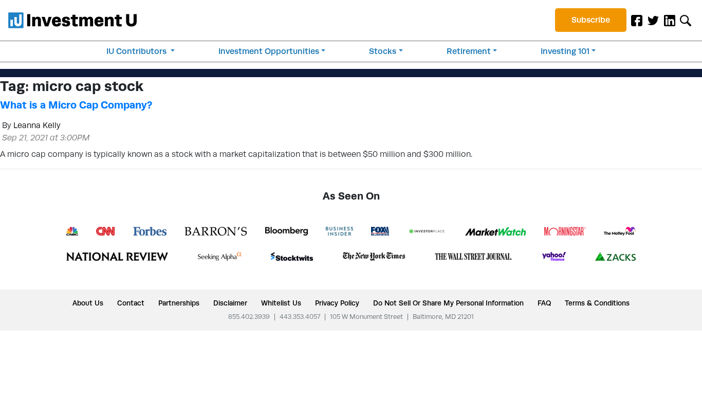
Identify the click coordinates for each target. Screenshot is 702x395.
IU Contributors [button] (137, 51)
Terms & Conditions (597, 303)
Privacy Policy (337, 303)
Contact (130, 303)
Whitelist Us (281, 303)
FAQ (544, 303)
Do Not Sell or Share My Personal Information (448, 303)
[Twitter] (653, 20)
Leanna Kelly (37, 125)
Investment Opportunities (268, 51)
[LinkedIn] (669, 20)
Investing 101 (565, 51)
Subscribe (590, 20)
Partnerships (178, 303)
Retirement (469, 51)
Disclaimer (230, 303)
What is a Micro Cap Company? (76, 105)
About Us (87, 303)
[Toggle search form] (685, 20)
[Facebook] (636, 20)
